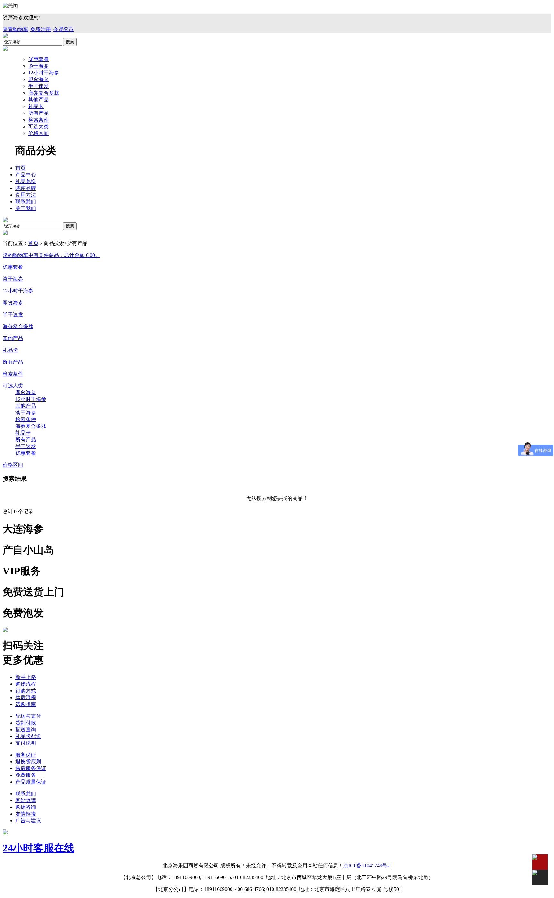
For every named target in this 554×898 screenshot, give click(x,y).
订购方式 (25, 690)
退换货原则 (28, 761)
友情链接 (25, 814)
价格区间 (38, 133)
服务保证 (25, 755)
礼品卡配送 (28, 736)
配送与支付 (28, 716)
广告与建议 (28, 820)
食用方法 (25, 195)
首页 (20, 168)
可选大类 (38, 126)
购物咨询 (25, 807)
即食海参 (38, 79)
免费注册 (40, 29)
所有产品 (38, 113)
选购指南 (25, 704)
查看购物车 (15, 29)
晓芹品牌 (25, 188)
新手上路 (25, 677)
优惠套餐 (38, 59)
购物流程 (25, 684)
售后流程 (25, 697)
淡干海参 (38, 66)
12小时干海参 (43, 72)
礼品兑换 (25, 181)
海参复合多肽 (43, 93)
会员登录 (63, 29)
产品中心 (25, 174)
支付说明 (25, 743)
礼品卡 (36, 106)
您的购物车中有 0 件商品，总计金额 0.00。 (51, 255)
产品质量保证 (30, 781)
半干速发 (38, 86)
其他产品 (38, 99)
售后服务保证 (30, 768)
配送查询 (25, 729)
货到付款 (25, 722)
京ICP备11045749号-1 (367, 865)
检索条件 (38, 120)
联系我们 (25, 201)
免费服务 (25, 775)
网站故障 (25, 800)
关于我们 (25, 208)
